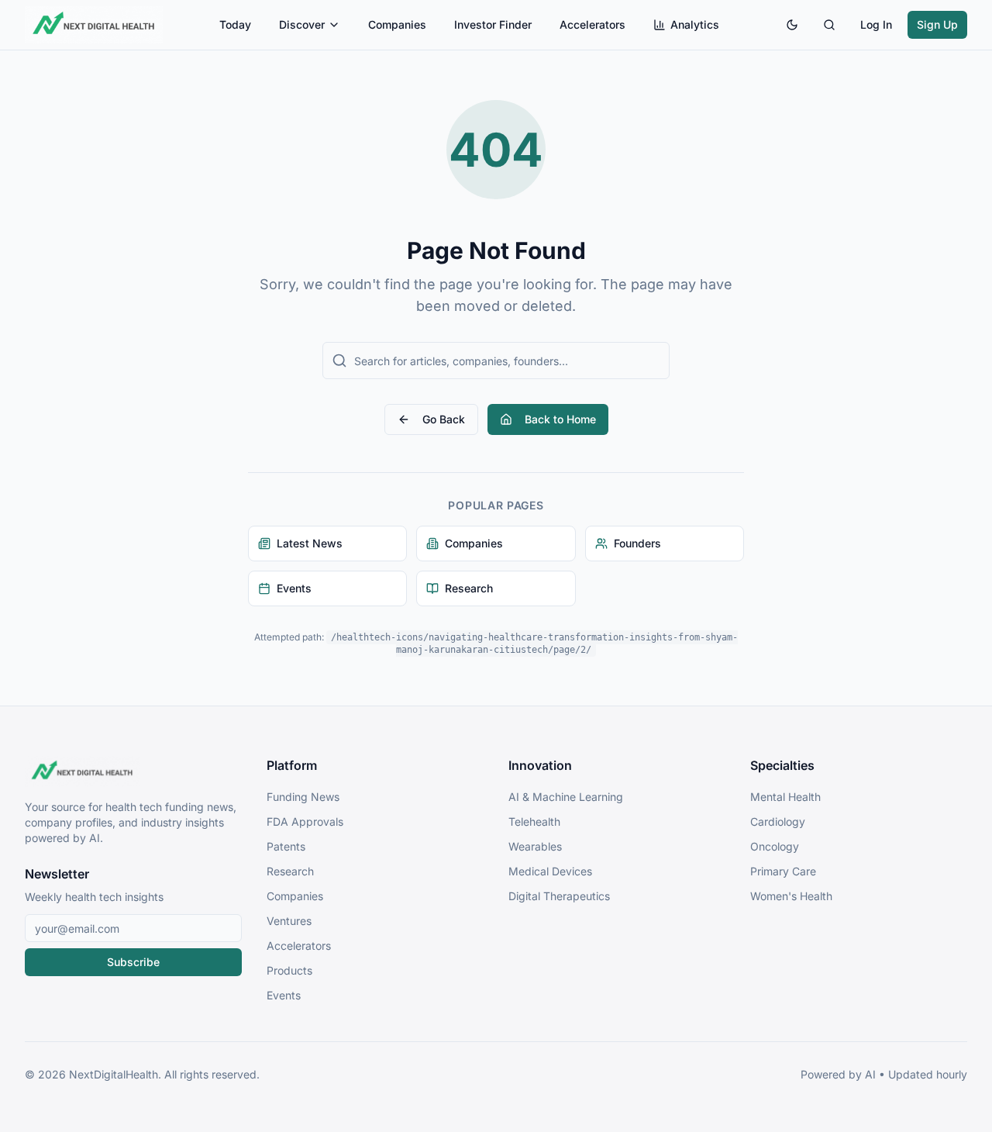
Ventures (289, 920)
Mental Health (785, 796)
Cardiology (777, 821)
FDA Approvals (305, 821)
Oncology (774, 846)
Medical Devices (550, 871)
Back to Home (560, 419)
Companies (397, 24)
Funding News (303, 796)
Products (289, 970)
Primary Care (783, 871)
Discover (302, 24)
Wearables (535, 846)
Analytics (694, 24)
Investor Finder (493, 24)
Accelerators (592, 24)
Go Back (443, 419)
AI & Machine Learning (565, 796)
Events (284, 995)
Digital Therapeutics (559, 895)
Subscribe (133, 961)
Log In (876, 24)
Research (290, 871)
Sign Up (937, 24)
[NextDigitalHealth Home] (133, 771)
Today (235, 24)
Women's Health (791, 895)
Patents (286, 846)
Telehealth (534, 821)
